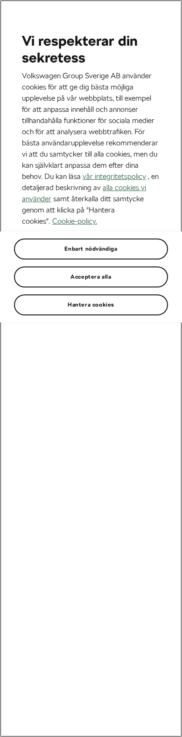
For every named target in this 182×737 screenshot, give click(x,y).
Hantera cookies (91, 304)
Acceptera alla (90, 276)
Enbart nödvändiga (90, 249)
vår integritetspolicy (114, 176)
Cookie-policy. (74, 221)
